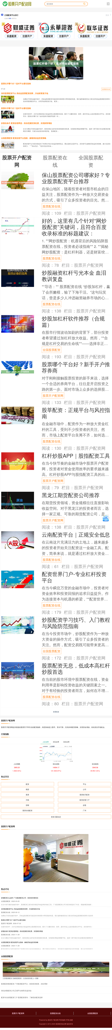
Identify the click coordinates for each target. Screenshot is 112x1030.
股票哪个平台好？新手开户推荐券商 (76, 367)
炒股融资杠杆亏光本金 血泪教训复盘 (74, 276)
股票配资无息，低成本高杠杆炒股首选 (76, 668)
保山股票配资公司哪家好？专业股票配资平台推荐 (76, 178)
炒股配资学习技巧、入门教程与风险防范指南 (76, 623)
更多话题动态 (56, 817)
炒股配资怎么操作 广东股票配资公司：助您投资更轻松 (19, 898)
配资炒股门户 (84, 800)
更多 (107, 15)
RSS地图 (62, 1020)
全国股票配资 (51, 350)
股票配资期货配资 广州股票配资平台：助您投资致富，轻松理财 (24, 984)
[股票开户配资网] (17, 4)
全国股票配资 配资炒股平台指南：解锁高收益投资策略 (23, 138)
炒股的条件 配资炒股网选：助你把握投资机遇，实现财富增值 (26, 123)
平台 (84, 784)
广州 (84, 810)
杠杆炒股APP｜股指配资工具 (76, 455)
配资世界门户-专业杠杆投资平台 (74, 577)
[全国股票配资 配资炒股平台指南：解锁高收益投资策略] (7, 144)
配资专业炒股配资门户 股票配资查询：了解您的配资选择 (22, 997)
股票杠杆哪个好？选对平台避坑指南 (16, 83)
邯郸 (27, 805)
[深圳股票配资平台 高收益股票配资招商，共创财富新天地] (7, 99)
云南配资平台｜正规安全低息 (76, 534)
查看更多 (56, 712)
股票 (27, 794)
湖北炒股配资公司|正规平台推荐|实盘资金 (16, 990)
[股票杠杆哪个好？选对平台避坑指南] (56, 63)
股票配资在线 (106, 89)
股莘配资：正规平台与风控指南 (76, 413)
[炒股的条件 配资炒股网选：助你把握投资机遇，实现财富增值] (7, 129)
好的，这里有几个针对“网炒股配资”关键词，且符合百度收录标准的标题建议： (74, 227)
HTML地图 (69, 1020)
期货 (27, 789)
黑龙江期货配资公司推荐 (71, 495)
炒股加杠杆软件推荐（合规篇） (73, 321)
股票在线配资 (27, 810)
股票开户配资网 (53, 395)
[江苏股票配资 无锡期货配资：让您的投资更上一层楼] (56, 969)
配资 (27, 784)
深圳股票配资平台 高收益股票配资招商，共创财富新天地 (24, 93)
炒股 (84, 805)
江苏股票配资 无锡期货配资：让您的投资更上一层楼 (20, 978)
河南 (27, 800)
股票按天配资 (84, 794)
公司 (84, 789)
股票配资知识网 (61, 1024)
